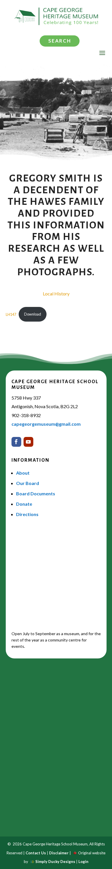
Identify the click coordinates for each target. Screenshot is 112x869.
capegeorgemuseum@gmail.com (46, 424)
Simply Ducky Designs (55, 861)
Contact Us (36, 853)
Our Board (27, 483)
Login (83, 861)
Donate (24, 504)
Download (32, 314)
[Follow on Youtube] (28, 442)
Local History (56, 293)
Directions (27, 514)
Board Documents (35, 493)
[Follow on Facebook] (16, 442)
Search (59, 41)
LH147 (11, 314)
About (23, 472)
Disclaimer (59, 853)
